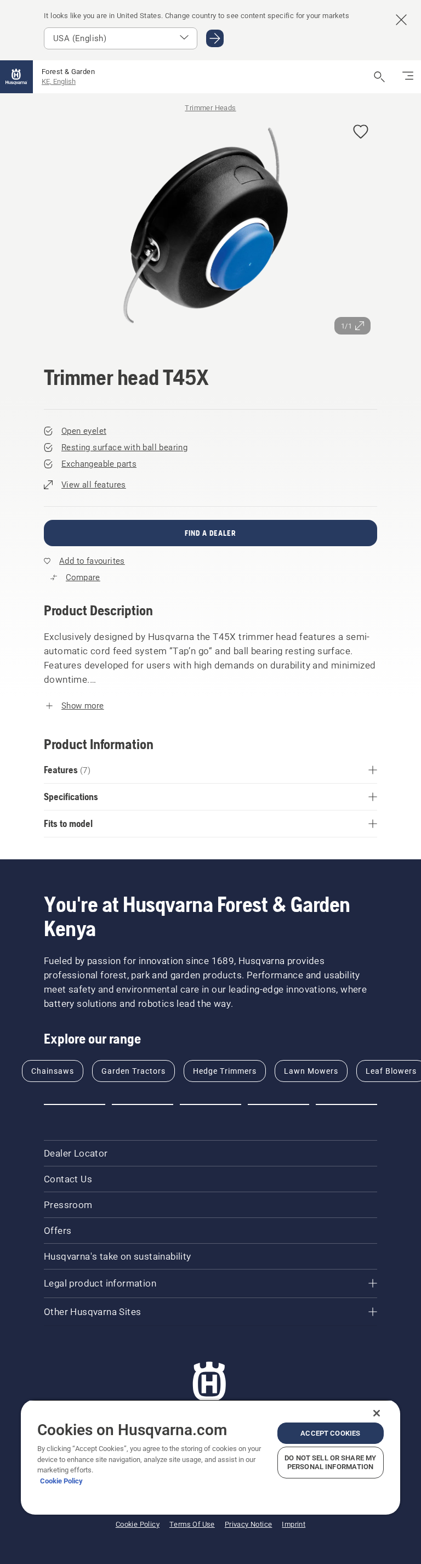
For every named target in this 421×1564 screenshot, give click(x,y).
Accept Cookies (330, 1433)
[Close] (376, 1413)
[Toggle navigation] (408, 77)
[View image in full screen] (210, 228)
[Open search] (379, 77)
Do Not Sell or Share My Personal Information (330, 1462)
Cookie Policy (61, 1481)
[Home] (16, 76)
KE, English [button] (59, 81)
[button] (361, 132)
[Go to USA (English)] (215, 38)
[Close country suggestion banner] (401, 20)
